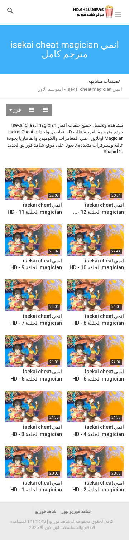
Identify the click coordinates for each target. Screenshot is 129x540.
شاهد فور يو (45, 511)
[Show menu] (117, 14)
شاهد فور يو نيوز (76, 511)
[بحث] (10, 10)
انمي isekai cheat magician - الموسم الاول (79, 89)
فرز (16, 110)
